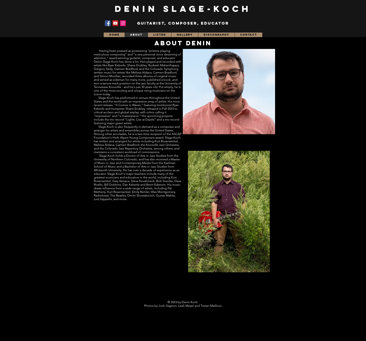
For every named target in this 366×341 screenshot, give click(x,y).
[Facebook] (108, 23)
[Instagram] (123, 23)
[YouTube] (115, 23)
